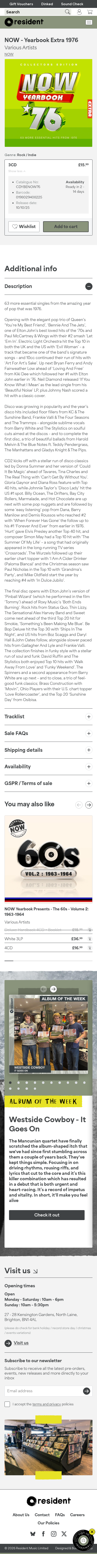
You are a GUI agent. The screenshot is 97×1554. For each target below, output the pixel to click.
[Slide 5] (44, 961)
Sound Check (72, 4)
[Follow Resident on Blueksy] (33, 1534)
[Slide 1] (9, 961)
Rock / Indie (26, 155)
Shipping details (24, 750)
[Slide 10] (88, 961)
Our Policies (48, 1523)
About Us (21, 1515)
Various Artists (17, 922)
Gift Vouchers (21, 4)
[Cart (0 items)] (89, 12)
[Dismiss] (92, 1532)
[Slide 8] (70, 961)
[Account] (79, 12)
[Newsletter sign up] (83, 1540)
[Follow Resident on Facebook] (43, 1534)
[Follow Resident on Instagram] (53, 1534)
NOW (9, 54)
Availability (18, 766)
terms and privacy (46, 1404)
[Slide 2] (17, 961)
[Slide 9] (79, 961)
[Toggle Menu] (88, 22)
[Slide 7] (61, 961)
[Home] (24, 22)
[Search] (64, 12)
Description (18, 286)
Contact (42, 1515)
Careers (77, 1515)
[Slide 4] (35, 961)
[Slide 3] (26, 961)
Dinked (47, 4)
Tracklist (14, 716)
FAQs (60, 1515)
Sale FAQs (16, 733)
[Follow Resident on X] (64, 1534)
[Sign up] (86, 1391)
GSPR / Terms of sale (28, 783)
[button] (48, 938)
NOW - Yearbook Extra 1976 (41, 40)
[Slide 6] (52, 961)
